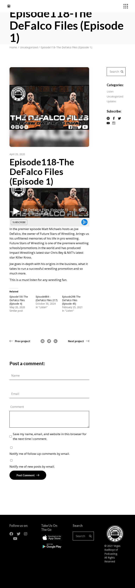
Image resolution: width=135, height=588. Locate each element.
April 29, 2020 (17, 154)
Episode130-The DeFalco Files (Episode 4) (18, 300)
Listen (110, 91)
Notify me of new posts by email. (32, 466)
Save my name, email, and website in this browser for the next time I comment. (49, 436)
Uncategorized (115, 96)
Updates (111, 101)
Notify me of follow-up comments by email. (39, 454)
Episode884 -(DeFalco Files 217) (46, 298)
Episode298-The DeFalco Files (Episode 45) (71, 300)
